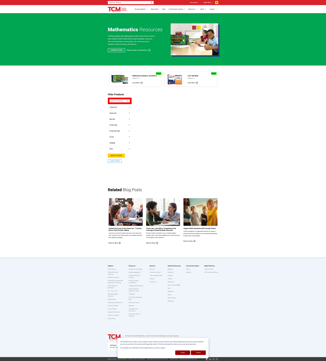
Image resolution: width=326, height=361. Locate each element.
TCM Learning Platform (211, 272)
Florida (170, 279)
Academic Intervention (136, 269)
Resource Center (134, 302)
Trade (163, 9)
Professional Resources (115, 302)
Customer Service (155, 272)
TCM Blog (132, 294)
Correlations (116, 50)
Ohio (169, 288)
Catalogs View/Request (136, 286)
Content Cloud (208, 269)
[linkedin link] (210, 359)
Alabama (170, 269)
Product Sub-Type (115, 131)
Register (188, 272)
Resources (191, 9)
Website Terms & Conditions (136, 359)
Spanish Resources (114, 312)
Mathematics (112, 299)
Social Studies (112, 309)
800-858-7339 (114, 347)
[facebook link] (206, 359)
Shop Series (154, 9)
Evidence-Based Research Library (134, 290)
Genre (111, 148)
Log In (188, 269)
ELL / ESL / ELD (112, 291)
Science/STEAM (113, 305)
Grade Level (113, 113)
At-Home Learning (113, 277)
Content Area (113, 107)
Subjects (110, 266)
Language (112, 143)
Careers (152, 279)
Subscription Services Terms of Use (157, 359)
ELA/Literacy (112, 269)
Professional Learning (176, 9)
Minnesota (171, 282)
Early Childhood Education (112, 287)
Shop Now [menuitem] (207, 2)
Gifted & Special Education (113, 295)
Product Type (113, 125)
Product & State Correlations (134, 281)
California (170, 272)
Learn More (136, 82)
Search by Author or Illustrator (135, 315)
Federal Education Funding (134, 276)
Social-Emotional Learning (113, 273)
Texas (169, 294)
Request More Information (137, 50)
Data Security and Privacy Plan (188, 359)
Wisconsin (171, 301)
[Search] (152, 2)
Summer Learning (113, 315)
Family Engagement (135, 272)
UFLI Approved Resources (133, 310)
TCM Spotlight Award (156, 275)
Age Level (112, 119)
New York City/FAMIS (174, 285)
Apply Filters (116, 155)
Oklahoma (171, 291)
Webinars (131, 305)
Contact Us (153, 282)
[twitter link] (217, 359)
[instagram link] (213, 359)
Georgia (170, 275)
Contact (212, 9)
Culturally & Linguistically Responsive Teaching (115, 281)
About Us (152, 266)
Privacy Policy (174, 359)
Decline (198, 352)
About (202, 9)
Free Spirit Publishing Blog (135, 298)
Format (112, 137)
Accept (183, 352)
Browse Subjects (140, 9)
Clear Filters (115, 161)
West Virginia (172, 298)
